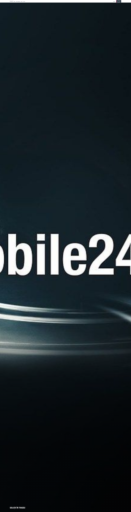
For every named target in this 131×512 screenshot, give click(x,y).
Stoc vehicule (11, 1)
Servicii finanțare (18, 1)
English (114, 1)
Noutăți (22, 1)
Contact (24, 1)
